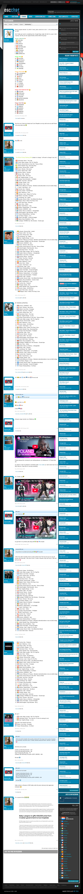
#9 (57, 428)
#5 (57, 295)
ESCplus (68, 51)
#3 (57, 149)
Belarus (65, 866)
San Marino (66, 877)
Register (78, 2)
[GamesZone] (52, 16)
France (65, 842)
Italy (64, 828)
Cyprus (65, 847)
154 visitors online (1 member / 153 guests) (21, 2)
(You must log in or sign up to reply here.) (50, 848)
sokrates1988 (7, 133)
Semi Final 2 (73, 813)
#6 (57, 369)
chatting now (43, 2)
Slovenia (65, 858)
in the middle (41, 464)
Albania (65, 861)
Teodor (5, 313)
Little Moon (6, 724)
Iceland (65, 835)
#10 (57, 468)
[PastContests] (63, 16)
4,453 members (6, 2)
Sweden (65, 830)
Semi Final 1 (67, 813)
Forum (22, 885)
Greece (65, 840)
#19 (57, 840)
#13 (57, 562)
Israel (64, 873)
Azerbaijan (65, 833)
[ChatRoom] (15, 16)
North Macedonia (67, 856)
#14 (57, 634)
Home (6, 885)
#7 (57, 386)
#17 (57, 760)
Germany (65, 875)
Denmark (65, 868)
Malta (64, 844)
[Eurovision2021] (40, 16)
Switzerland (66, 823)
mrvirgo (6, 580)
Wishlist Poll (72, 812)
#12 (57, 544)
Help (58, 885)
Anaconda (6, 40)
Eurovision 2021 (29, 885)
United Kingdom (67, 870)
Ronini (16, 118)
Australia (65, 821)
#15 (57, 706)
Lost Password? (73, 1)
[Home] (6, 16)
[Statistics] (75, 16)
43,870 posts (36, 2)
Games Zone (52, 885)
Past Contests (38, 885)
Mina (5, 150)
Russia (65, 826)
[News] (30, 16)
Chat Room (11, 885)
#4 (57, 223)
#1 (57, 115)
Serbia (65, 849)
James (5, 241)
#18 (57, 789)
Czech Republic (67, 854)
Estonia (65, 863)
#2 (57, 132)
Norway (65, 837)
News (17, 885)
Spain (64, 851)
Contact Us (64, 885)
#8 (57, 411)
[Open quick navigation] (56, 24)
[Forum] (23, 16)
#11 (57, 503)
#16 (57, 728)
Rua (20, 118)
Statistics (45, 885)
